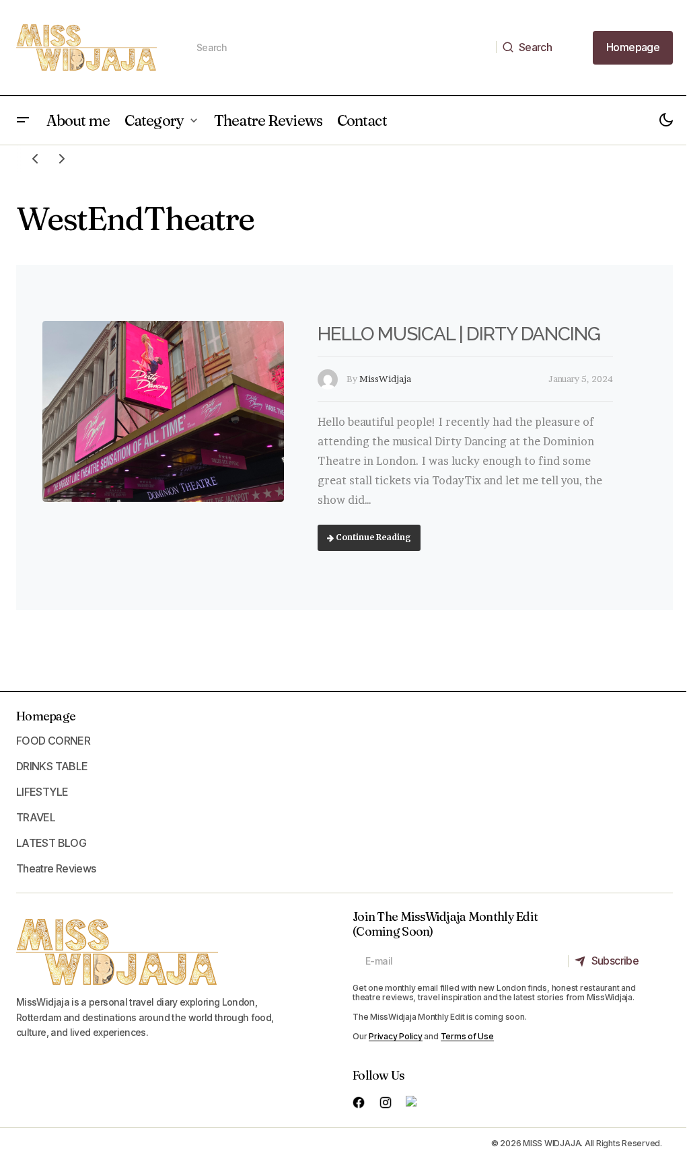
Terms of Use (467, 1036)
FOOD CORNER (53, 740)
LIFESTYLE (42, 791)
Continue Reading (372, 537)
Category (154, 120)
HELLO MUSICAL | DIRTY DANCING (459, 334)
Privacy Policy (396, 1036)
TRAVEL (35, 817)
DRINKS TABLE (51, 766)
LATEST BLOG (51, 843)
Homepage (45, 716)
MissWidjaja (385, 378)
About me (78, 120)
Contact (362, 120)
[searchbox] (340, 48)
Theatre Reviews (268, 120)
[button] (23, 120)
